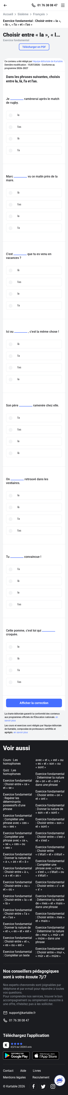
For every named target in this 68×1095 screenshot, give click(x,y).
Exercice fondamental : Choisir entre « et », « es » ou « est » (17, 941)
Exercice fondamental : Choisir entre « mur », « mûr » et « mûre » (50, 952)
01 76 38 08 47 (47, 5)
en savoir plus (21, 732)
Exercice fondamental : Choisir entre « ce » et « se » (17, 784)
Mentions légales (14, 1077)
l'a (18, 150)
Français (39, 14)
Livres (37, 1071)
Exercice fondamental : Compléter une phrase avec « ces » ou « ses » (17, 821)
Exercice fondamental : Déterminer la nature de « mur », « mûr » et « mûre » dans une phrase (50, 935)
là (18, 138)
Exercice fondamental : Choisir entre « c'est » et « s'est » (50, 836)
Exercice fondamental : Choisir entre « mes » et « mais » (50, 917)
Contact (8, 1071)
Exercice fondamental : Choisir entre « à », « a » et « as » (17, 871)
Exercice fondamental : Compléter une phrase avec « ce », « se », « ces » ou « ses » (17, 840)
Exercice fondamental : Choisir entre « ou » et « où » (17, 885)
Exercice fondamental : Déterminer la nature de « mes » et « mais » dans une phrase (50, 901)
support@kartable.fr (22, 1013)
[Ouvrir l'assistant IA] (59, 1080)
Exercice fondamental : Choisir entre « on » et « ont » (50, 795)
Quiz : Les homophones (12, 772)
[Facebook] (33, 1086)
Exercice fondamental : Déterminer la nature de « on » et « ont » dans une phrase (50, 779)
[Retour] (7, 5)
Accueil (8, 14)
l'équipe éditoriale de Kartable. (47, 61)
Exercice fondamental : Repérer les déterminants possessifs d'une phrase (17, 802)
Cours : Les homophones (12, 761)
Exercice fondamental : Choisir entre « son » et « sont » (50, 822)
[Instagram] (53, 1086)
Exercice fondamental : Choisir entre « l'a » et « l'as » (17, 913)
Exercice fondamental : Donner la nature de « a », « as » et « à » (17, 858)
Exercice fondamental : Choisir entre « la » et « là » (17, 899)
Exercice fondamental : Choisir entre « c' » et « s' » (50, 885)
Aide (23, 1071)
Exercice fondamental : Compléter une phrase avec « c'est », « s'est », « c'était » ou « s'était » (50, 868)
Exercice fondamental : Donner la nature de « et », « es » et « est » (17, 927)
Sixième (23, 14)
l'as (19, 126)
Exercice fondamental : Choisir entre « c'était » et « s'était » (50, 850)
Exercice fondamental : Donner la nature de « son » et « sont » (50, 809)
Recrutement (40, 1077)
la (18, 114)
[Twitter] (43, 1086)
